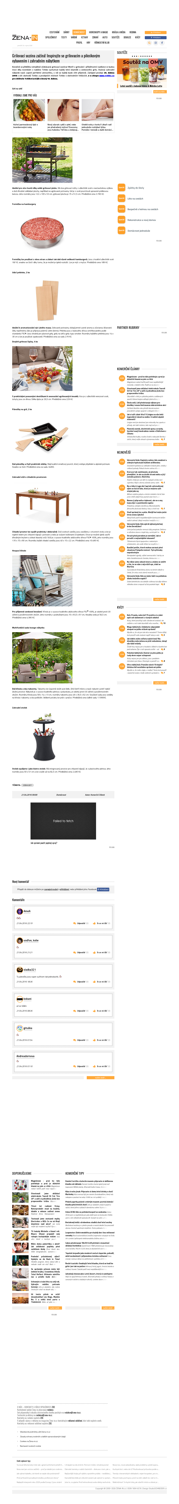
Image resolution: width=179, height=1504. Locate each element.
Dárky (66, 32)
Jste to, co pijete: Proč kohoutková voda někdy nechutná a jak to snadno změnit (88, 1482)
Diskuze (127, 37)
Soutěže (116, 37)
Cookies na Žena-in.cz (29, 1441)
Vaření (74, 37)
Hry (88, 42)
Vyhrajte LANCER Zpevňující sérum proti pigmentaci (139, 84)
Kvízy (137, 37)
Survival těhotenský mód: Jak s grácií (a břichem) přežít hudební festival (40, 1464)
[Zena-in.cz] (26, 38)
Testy (64, 37)
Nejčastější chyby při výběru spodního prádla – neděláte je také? (88, 1473)
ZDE (53, 1407)
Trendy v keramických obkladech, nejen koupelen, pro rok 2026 (136, 1473)
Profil (79, 42)
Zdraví (95, 37)
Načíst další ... (100, 1077)
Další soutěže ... (160, 91)
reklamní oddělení (75, 1420)
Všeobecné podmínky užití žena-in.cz (35, 1431)
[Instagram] (155, 43)
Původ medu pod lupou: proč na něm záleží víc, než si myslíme (136, 1477)
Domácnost (79, 32)
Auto (104, 37)
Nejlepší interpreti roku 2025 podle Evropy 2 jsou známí (39, 1482)
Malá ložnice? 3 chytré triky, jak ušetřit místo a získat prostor (136, 1482)
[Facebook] (162, 43)
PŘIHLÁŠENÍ (64, 889)
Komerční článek (98, 794)
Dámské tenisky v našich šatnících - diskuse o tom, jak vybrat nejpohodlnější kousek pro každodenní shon (88, 1469)
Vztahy (84, 37)
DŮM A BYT (27, 785)
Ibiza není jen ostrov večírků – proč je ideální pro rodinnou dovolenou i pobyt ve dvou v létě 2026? (40, 1469)
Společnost (51, 37)
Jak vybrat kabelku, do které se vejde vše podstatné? (38, 1473)
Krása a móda (118, 32)
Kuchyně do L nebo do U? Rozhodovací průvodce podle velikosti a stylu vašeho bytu (136, 1469)
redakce (50, 1409)
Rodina (133, 32)
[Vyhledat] (149, 43)
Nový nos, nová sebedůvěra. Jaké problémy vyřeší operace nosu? (136, 1464)
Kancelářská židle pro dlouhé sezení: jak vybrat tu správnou (88, 1477)
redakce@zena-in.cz (72, 1412)
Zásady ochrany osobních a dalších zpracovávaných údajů (43, 1436)
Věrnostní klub (101, 42)
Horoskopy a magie (98, 32)
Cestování (54, 32)
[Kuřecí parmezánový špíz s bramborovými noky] (29, 110)
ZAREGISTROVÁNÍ (51, 889)
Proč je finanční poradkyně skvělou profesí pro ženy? (38, 1477)
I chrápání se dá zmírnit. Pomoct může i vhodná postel (87, 1464)
